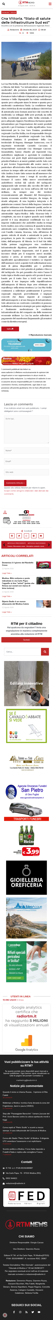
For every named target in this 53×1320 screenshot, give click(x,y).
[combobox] (22, 652)
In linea (13, 1000)
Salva (9, 329)
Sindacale (5, 12)
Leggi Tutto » (7, 573)
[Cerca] (45, 652)
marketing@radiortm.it (26, 1080)
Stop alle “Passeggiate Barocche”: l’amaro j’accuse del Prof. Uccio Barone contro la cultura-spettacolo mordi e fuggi (26, 1117)
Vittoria (13, 12)
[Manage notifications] (5, 1315)
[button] (3, 4)
